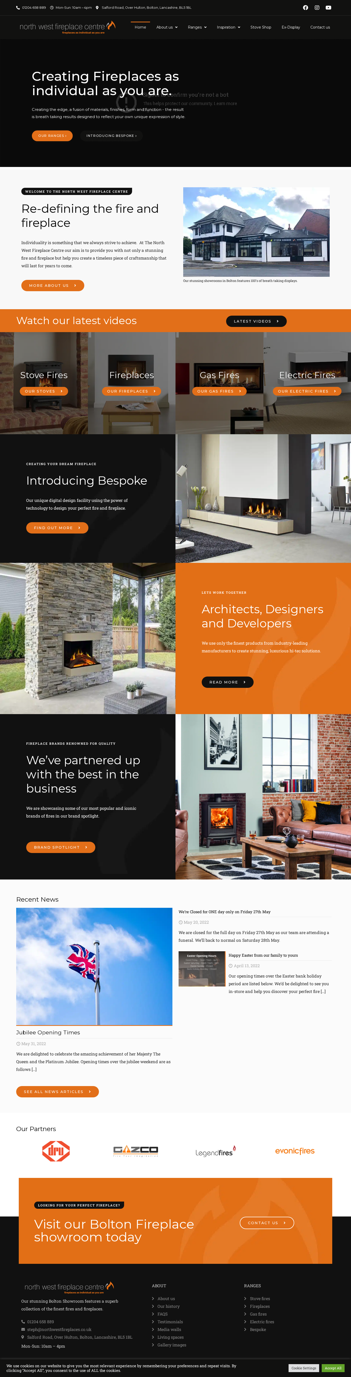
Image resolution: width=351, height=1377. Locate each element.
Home (140, 27)
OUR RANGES (51, 136)
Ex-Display (291, 27)
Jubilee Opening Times (48, 1032)
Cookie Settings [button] (304, 1368)
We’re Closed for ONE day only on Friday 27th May (225, 911)
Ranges (195, 27)
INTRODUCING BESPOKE (111, 136)
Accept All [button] (333, 1368)
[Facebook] (305, 8)
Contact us (320, 27)
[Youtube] (329, 8)
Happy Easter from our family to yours (263, 955)
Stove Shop (261, 27)
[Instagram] (317, 8)
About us (164, 27)
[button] (167, 27)
